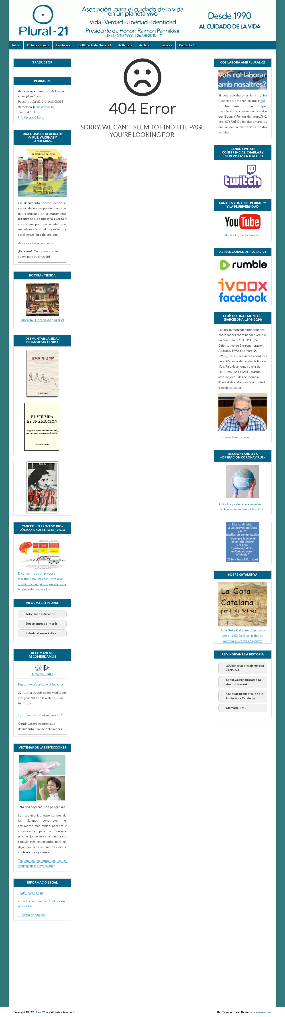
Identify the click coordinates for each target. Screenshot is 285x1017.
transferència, (228, 111)
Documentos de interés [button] (41, 623)
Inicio (16, 45)
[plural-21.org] (142, 20)
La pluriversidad (250, 235)
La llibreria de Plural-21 (94, 45)
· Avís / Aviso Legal (30, 892)
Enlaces (166, 45)
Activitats (125, 45)
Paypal (259, 111)
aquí (262, 100)
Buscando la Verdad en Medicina (40, 684)
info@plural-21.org (31, 117)
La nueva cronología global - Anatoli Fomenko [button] (244, 682)
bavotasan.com (262, 1012)
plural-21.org (42, 1012)
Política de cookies (32, 915)
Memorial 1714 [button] (236, 708)
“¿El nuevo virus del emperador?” (40, 715)
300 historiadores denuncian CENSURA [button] (245, 668)
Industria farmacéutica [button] (41, 633)
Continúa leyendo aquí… (235, 437)
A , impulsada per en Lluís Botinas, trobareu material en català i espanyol (243, 635)
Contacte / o (187, 45)
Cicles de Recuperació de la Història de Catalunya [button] (244, 696)
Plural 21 (230, 235)
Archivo (144, 45)
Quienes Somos (38, 45)
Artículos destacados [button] (40, 614)
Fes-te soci (63, 45)
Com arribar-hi (44, 107)
